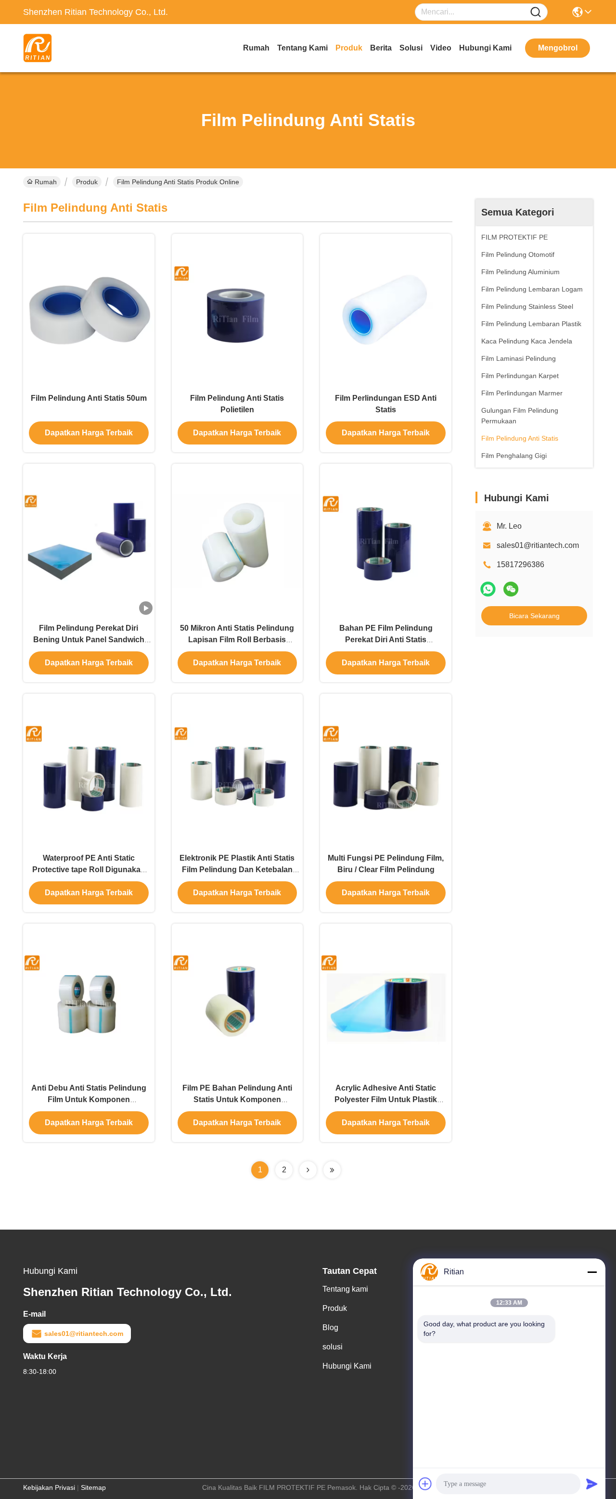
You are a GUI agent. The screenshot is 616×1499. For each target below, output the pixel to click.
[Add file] (425, 1483)
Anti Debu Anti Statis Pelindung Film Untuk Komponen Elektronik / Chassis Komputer (88, 1099)
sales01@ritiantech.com (538, 545)
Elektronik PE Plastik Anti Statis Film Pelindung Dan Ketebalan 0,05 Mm (237, 869)
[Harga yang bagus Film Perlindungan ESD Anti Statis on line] (385, 310)
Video (440, 48)
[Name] (535, 12)
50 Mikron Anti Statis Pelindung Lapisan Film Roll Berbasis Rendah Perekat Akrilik (237, 639)
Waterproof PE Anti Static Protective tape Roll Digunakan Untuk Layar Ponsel (88, 869)
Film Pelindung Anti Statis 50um (89, 398)
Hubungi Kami (485, 48)
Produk (348, 48)
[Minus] (592, 1272)
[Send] (592, 1483)
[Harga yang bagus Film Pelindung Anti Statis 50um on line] (88, 310)
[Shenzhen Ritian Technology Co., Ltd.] (76, 48)
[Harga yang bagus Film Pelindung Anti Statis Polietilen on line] (237, 310)
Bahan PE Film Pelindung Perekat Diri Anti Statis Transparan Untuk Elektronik (386, 639)
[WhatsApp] (488, 589)
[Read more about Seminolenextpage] (308, 1170)
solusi (411, 48)
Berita (381, 48)
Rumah (256, 48)
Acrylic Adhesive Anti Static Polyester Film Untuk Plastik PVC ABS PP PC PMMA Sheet (386, 1099)
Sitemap (93, 1487)
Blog (330, 1327)
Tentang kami (302, 48)
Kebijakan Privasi (49, 1487)
